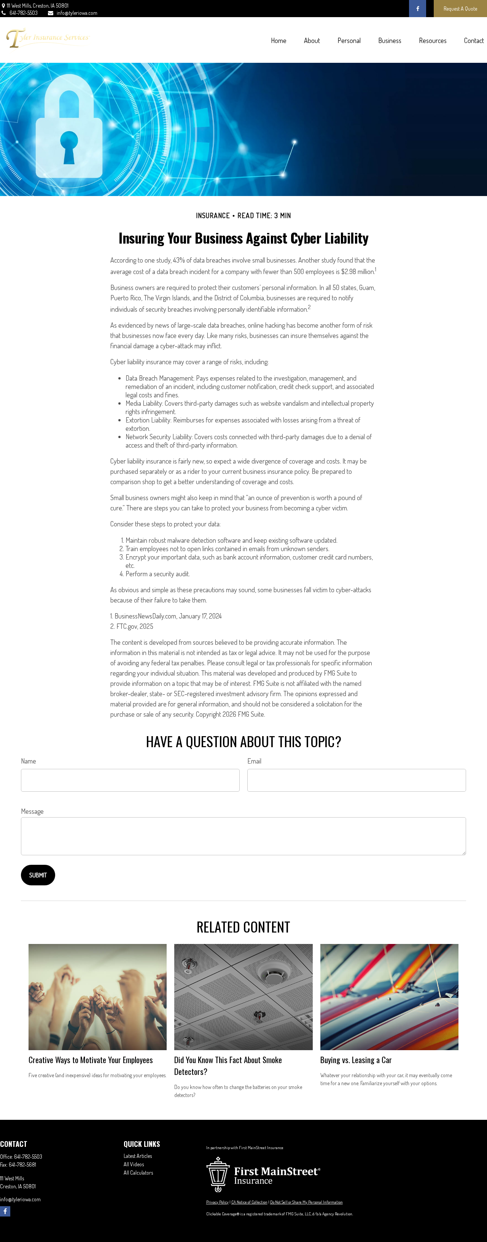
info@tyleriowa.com (77, 13)
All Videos (134, 1164)
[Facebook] (417, 8)
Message (32, 811)
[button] (278, 40)
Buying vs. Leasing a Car (356, 1059)
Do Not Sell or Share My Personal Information (306, 1202)
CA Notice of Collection (249, 1202)
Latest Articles (138, 1156)
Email (254, 761)
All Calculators (138, 1172)
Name (28, 761)
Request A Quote (460, 8)
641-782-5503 (24, 13)
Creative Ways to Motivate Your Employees (91, 1059)
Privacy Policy (217, 1202)
